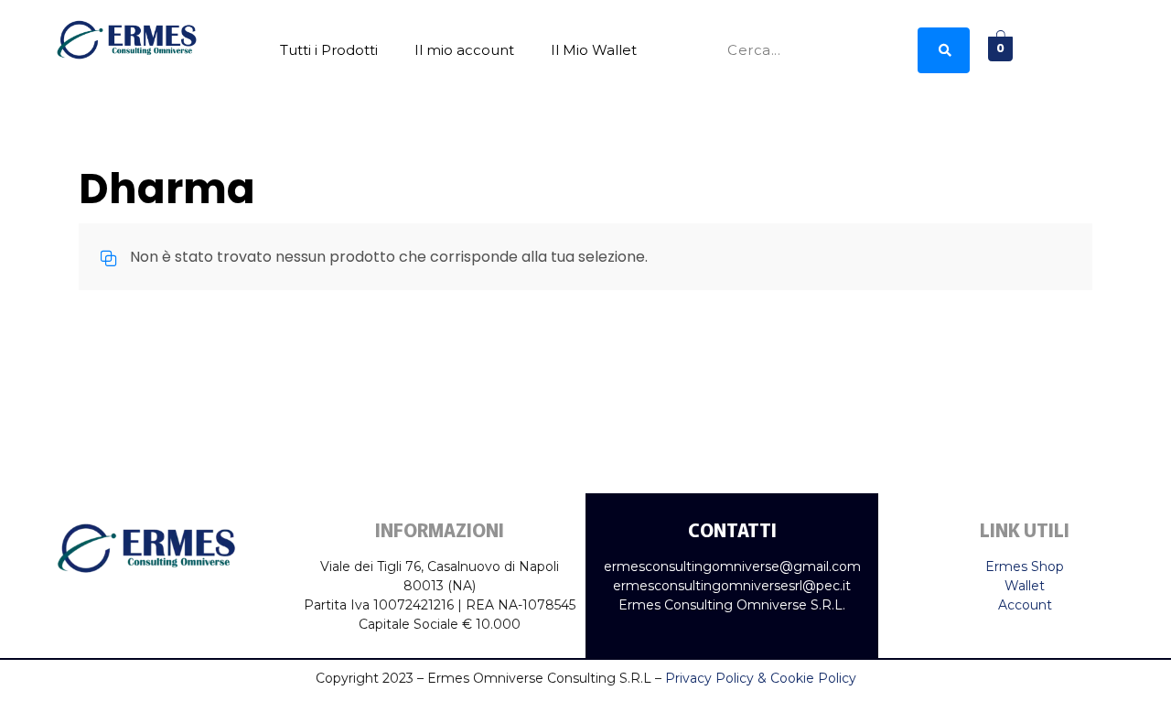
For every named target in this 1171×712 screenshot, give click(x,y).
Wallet (1024, 585)
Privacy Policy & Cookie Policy (760, 678)
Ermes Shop (1024, 566)
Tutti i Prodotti (329, 50)
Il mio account (464, 50)
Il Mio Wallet (594, 50)
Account (1025, 605)
